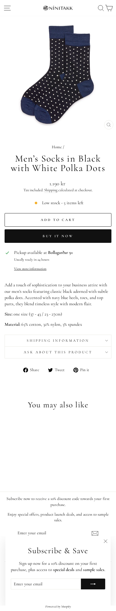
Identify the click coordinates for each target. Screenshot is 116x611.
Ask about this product (58, 352)
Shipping (50, 190)
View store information (30, 269)
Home (57, 147)
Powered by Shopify (58, 606)
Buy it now (58, 236)
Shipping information (58, 340)
